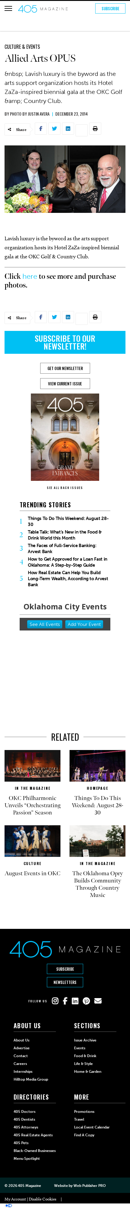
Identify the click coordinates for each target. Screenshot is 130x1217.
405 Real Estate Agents (33, 1135)
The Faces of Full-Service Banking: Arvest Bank (62, 548)
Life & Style (83, 1064)
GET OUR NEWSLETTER (65, 368)
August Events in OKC (32, 873)
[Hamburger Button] (8, 8)
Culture (33, 863)
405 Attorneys (26, 1127)
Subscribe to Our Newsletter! (65, 342)
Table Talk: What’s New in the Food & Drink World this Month (65, 535)
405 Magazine (29, 1186)
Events (79, 1048)
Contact (21, 1056)
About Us (21, 1040)
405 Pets (21, 1143)
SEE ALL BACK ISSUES (65, 487)
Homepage (97, 788)
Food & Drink (85, 1056)
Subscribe (110, 8)
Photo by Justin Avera (30, 113)
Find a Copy (84, 1135)
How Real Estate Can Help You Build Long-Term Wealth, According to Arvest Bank (68, 578)
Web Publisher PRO (89, 1186)
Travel (79, 1119)
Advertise (22, 1048)
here (29, 276)
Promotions (84, 1112)
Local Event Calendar (92, 1127)
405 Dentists (24, 1119)
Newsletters (65, 982)
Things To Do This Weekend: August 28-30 (68, 521)
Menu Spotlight (27, 1158)
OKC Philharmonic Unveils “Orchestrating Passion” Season (32, 805)
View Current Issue (65, 384)
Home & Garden (87, 1071)
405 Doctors (24, 1112)
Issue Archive (85, 1040)
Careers (20, 1064)
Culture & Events (22, 46)
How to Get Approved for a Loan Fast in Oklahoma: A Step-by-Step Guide (67, 562)
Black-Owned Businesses (35, 1151)
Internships (23, 1071)
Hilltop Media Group (31, 1079)
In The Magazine (32, 788)
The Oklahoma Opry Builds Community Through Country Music (97, 884)
